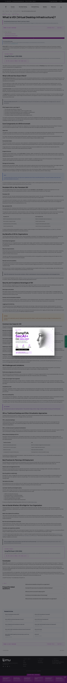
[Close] (33, 328)
